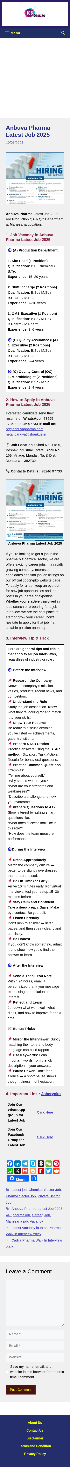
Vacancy (36, 1221)
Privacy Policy (35, 1454)
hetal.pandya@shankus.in (26, 434)
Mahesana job (17, 1221)
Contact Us (34, 1430)
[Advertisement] (35, 75)
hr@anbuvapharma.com (24, 429)
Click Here (45, 1112)
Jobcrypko (51, 1094)
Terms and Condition (35, 1446)
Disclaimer (34, 1438)
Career (37, 1215)
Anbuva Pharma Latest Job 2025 (36, 1209)
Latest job (19, 1190)
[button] (63, 33)
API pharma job (18, 1215)
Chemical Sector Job (45, 1190)
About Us (35, 1422)
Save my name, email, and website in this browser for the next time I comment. (37, 1372)
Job (47, 1215)
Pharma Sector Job (21, 1196)
